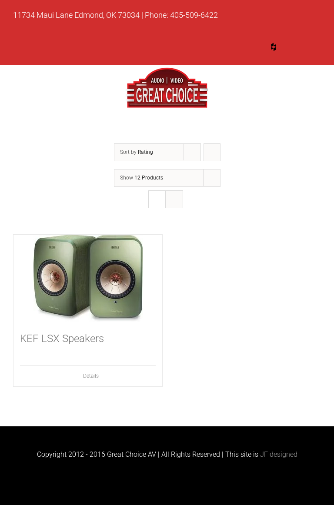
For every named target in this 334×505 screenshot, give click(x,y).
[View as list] (174, 199)
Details (91, 376)
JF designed (278, 454)
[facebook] (306, 48)
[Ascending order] (212, 152)
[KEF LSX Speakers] (87, 278)
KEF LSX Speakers (62, 338)
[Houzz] (273, 47)
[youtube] (240, 48)
